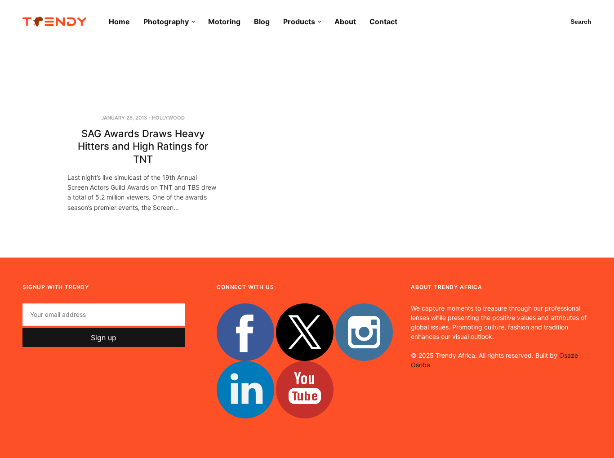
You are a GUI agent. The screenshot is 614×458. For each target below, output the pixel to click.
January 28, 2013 (124, 118)
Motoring (224, 21)
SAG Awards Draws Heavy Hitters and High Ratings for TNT (143, 146)
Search (581, 21)
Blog (262, 21)
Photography (166, 21)
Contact (383, 21)
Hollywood (168, 118)
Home (119, 21)
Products (299, 21)
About (345, 21)
